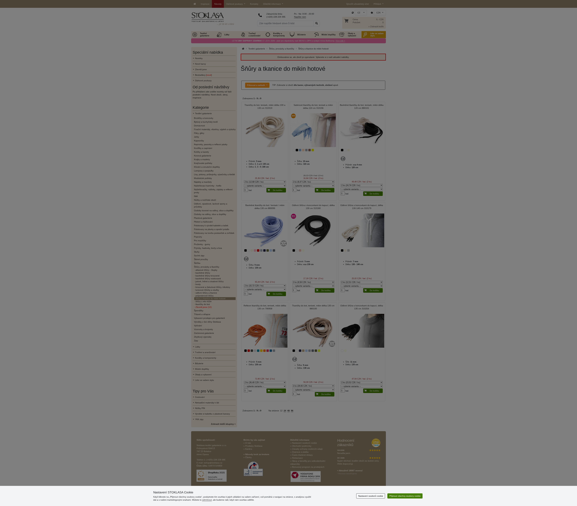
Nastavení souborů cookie (370, 496)
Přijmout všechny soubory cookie (405, 496)
